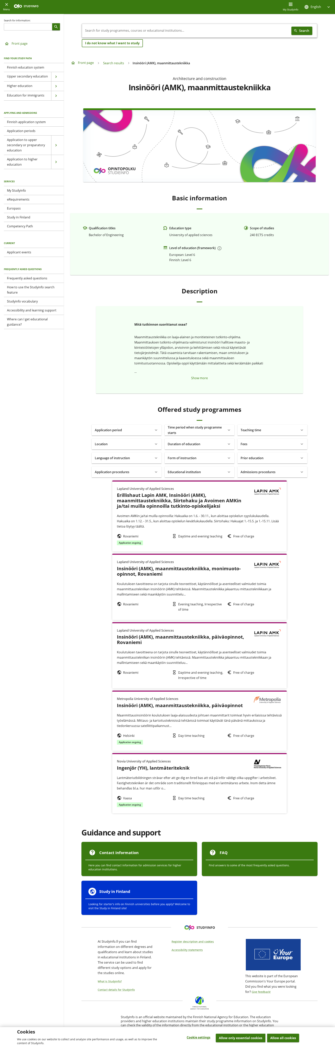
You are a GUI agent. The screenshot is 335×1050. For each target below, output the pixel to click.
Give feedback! (261, 992)
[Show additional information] (219, 248)
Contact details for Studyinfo (116, 990)
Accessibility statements (187, 950)
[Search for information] (56, 26)
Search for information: (17, 20)
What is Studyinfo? (110, 981)
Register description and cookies (193, 941)
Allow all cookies (283, 1038)
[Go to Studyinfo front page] (28, 7)
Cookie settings (198, 1037)
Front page (20, 43)
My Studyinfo (290, 9)
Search (304, 31)
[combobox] (186, 31)
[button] (317, 7)
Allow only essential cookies (240, 1038)
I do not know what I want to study (112, 43)
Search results (113, 63)
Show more (199, 378)
